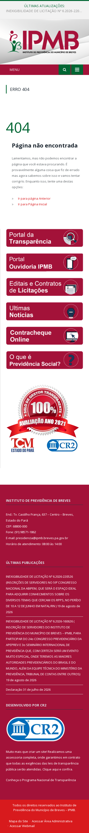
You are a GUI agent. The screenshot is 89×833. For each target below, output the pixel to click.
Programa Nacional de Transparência (49, 780)
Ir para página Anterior (34, 198)
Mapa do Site (18, 821)
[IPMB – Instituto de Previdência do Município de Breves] (44, 43)
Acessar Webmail (22, 826)
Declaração (14, 689)
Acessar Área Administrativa (52, 821)
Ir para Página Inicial (32, 204)
